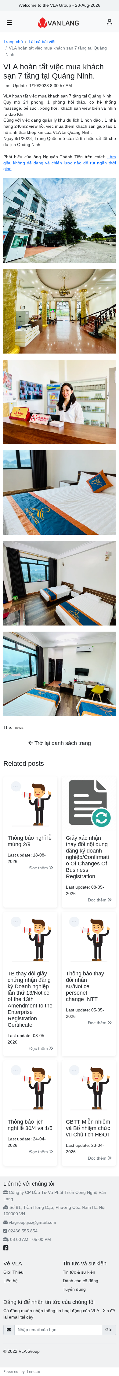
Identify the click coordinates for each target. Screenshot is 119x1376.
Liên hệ (10, 1280)
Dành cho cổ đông (80, 1280)
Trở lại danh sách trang (62, 743)
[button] (109, 22)
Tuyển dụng (74, 1289)
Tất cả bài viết (42, 41)
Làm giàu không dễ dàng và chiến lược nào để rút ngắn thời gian (59, 162)
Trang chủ (13, 41)
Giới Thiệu (13, 1272)
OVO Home (52, 1351)
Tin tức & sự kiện (79, 1272)
